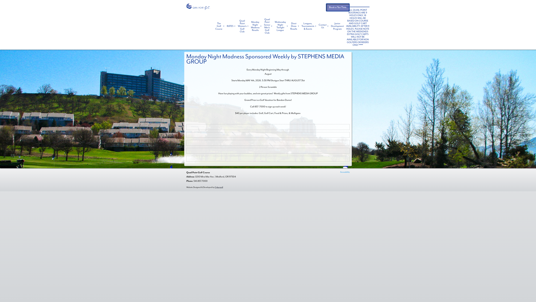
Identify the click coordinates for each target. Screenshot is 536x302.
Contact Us (322, 26)
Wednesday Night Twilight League (280, 26)
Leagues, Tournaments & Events (308, 26)
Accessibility (345, 172)
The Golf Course (218, 26)
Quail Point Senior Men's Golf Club (267, 26)
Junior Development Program (337, 26)
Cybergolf (219, 187)
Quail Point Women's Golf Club (242, 26)
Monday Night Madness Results (255, 26)
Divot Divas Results (293, 26)
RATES (230, 26)
